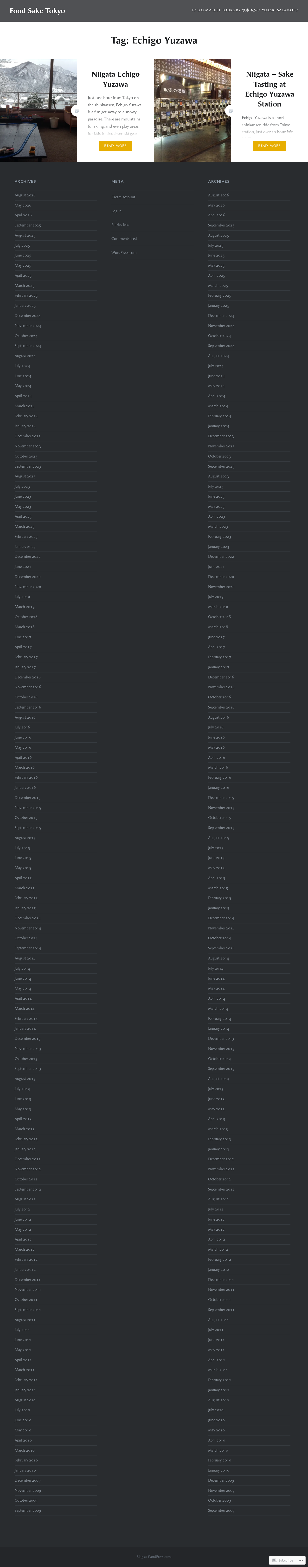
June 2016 (23, 737)
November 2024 (28, 326)
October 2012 (26, 1179)
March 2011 (25, 1370)
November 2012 (28, 1169)
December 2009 (28, 1480)
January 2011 (25, 1390)
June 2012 (23, 1219)
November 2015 (28, 808)
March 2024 (25, 406)
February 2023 (26, 536)
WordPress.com (124, 253)
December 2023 (28, 436)
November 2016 (28, 687)
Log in (116, 211)
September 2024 (28, 346)
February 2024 (26, 416)
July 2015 (22, 848)
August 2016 (25, 717)
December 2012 (28, 1159)
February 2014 (26, 1018)
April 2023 (23, 516)
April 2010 (23, 1440)
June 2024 (23, 376)
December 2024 (28, 315)
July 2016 (22, 727)
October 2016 (26, 697)
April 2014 (23, 998)
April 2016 (23, 757)
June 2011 (23, 1340)
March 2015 (25, 888)
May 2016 (23, 747)
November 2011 (28, 1289)
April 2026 (23, 215)
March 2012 (25, 1249)
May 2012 (23, 1229)
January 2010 (25, 1470)
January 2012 (25, 1269)
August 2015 (25, 838)
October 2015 (26, 817)
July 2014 (22, 968)
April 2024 (23, 396)
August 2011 (25, 1320)
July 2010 (22, 1410)
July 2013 (22, 1089)
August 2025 (25, 235)
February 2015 (26, 898)
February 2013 (26, 1139)
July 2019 (22, 597)
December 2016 (28, 677)
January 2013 (25, 1149)
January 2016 (25, 787)
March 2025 (25, 285)
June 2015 (23, 858)
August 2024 (25, 356)
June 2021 (23, 566)
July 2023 (22, 486)
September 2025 (28, 225)
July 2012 (22, 1209)
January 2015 (25, 908)
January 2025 (25, 305)
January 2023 (25, 547)
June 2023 (23, 496)
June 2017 (23, 637)
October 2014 (26, 938)
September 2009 (28, 1510)
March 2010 (25, 1450)
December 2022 (28, 556)
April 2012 (23, 1239)
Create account (123, 197)
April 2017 (23, 647)
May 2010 (23, 1430)
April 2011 (23, 1360)
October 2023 (26, 456)
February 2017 (26, 657)
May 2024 (23, 386)
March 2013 (25, 1129)
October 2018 (26, 617)
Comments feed (124, 239)
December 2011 (28, 1280)
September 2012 (28, 1189)
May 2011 (23, 1350)
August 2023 (25, 476)
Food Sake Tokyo (37, 10)
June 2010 (23, 1420)
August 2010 (25, 1400)
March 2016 (25, 767)
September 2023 (28, 466)
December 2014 (28, 918)
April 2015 (23, 878)
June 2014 (23, 978)
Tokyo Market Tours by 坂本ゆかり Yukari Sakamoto (244, 10)
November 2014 (28, 928)
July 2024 (22, 366)
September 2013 (28, 1068)
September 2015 (28, 828)
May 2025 (23, 265)
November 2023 (28, 446)
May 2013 (23, 1109)
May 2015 (23, 868)
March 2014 (25, 1008)
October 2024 (26, 336)
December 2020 (28, 577)
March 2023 (25, 526)
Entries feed (120, 225)
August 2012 (25, 1199)
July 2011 (22, 1330)
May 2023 (23, 506)
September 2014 (28, 948)
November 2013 (28, 1049)
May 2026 (23, 205)
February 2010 (26, 1460)
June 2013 (23, 1099)
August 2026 (25, 195)
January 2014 (25, 1028)
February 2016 (26, 777)
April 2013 (23, 1119)
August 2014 (25, 958)
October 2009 (26, 1500)
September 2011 (28, 1310)
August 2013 (25, 1079)
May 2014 (23, 988)
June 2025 (23, 255)
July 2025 (22, 245)
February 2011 (26, 1380)
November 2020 (28, 587)
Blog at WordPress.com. (154, 1557)
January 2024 (25, 426)
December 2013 (28, 1038)
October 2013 (26, 1059)
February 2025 (26, 295)
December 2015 (28, 798)
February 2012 (26, 1259)
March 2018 (25, 627)
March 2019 (25, 607)
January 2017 (25, 667)
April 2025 (23, 275)
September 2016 (28, 707)
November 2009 (28, 1490)
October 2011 (26, 1299)
